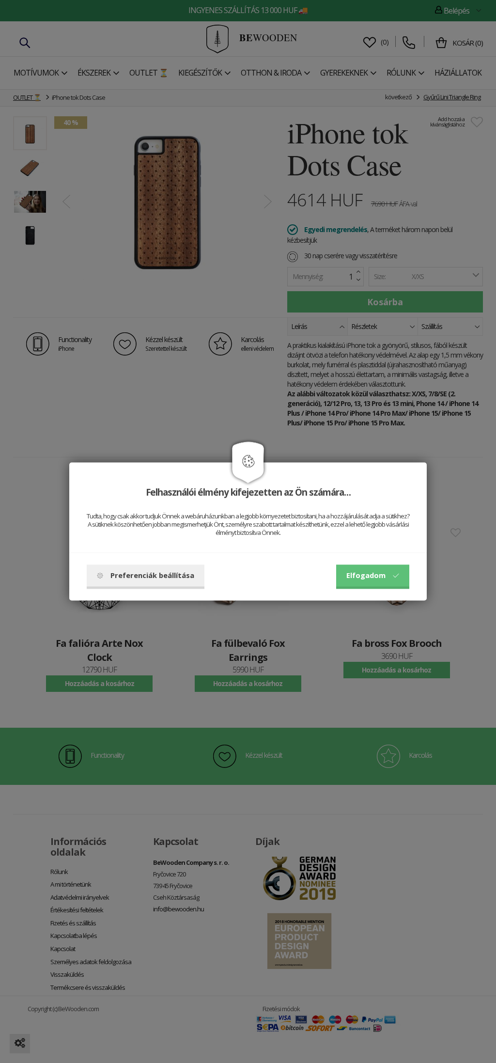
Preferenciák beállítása (152, 575)
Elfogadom (366, 575)
